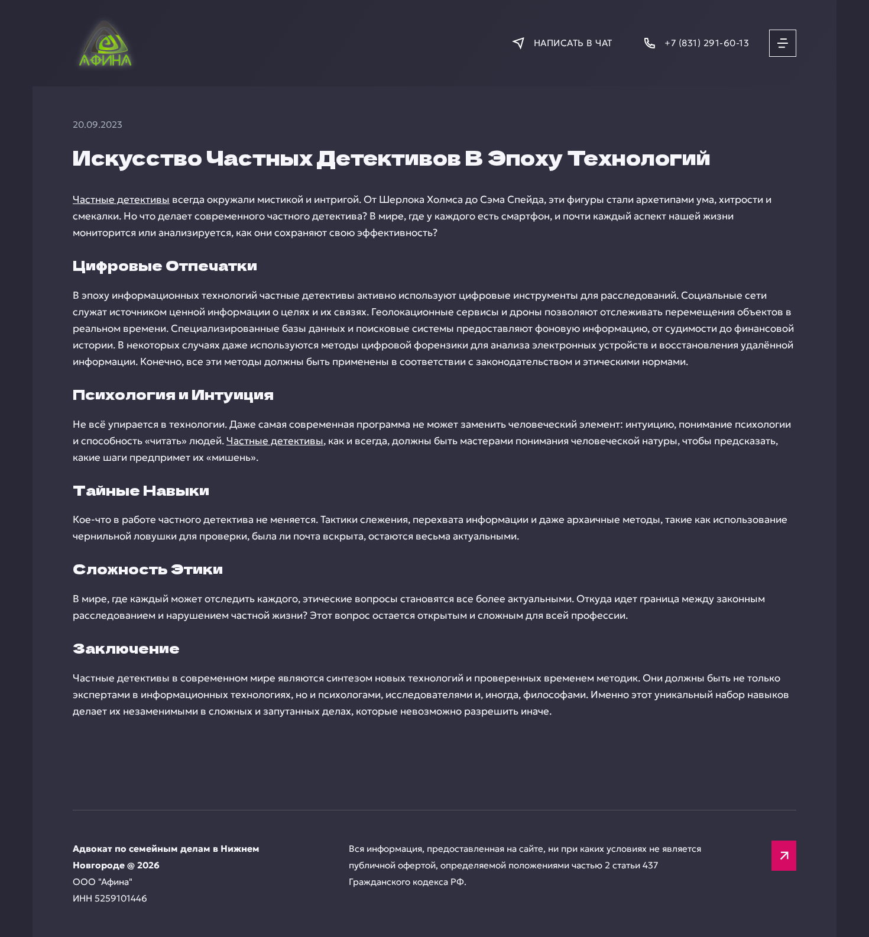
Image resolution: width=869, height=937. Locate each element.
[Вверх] (783, 856)
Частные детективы (121, 199)
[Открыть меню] (782, 43)
